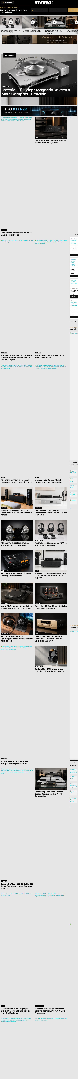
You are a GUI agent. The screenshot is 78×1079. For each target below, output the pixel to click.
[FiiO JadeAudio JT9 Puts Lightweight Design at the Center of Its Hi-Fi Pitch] (17, 624)
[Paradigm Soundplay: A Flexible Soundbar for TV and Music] (73, 494)
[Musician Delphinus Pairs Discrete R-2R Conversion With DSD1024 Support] (51, 561)
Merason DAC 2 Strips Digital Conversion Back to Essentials (48, 481)
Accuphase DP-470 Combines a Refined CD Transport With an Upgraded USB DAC (49, 638)
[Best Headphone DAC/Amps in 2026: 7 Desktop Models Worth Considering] (51, 779)
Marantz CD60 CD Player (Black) (74, 291)
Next (77, 24)
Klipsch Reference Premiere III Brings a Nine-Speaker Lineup (14, 762)
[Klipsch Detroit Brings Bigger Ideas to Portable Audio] (73, 487)
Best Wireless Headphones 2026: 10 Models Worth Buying (10, 31)
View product (74, 255)
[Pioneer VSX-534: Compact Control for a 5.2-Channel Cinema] (73, 480)
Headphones (5, 540)
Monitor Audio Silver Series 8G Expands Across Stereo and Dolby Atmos (16, 512)
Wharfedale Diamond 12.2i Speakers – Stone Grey (74, 250)
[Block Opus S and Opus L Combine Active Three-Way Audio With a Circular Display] (17, 296)
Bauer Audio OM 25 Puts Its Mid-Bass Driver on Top (49, 356)
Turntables (5, 86)
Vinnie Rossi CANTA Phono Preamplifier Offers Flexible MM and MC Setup (51, 512)
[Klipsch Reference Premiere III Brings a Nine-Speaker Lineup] (17, 702)
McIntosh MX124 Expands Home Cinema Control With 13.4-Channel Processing (51, 1010)
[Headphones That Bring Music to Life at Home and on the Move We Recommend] (73, 785)
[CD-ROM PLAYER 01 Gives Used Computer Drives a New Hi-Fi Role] (17, 421)
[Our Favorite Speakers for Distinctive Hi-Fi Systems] (73, 778)
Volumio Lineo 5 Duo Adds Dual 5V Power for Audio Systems (50, 141)
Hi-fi (37, 137)
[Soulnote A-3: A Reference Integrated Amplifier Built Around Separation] (73, 501)
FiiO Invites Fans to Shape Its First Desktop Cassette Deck (16, 574)
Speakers (4, 230)
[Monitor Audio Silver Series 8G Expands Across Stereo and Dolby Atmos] (17, 498)
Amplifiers (38, 508)
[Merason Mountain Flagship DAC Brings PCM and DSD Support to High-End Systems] (17, 950)
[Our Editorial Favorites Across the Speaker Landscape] (73, 800)
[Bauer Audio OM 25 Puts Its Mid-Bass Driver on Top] (51, 296)
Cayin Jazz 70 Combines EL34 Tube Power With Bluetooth (51, 607)
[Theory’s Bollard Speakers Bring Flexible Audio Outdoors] (73, 473)
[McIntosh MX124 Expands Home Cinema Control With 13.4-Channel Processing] (51, 950)
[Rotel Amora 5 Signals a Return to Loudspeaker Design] (17, 174)
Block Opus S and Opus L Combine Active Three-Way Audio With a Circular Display (16, 357)
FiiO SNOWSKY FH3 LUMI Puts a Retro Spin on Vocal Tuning (15, 544)
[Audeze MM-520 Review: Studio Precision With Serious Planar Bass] (51, 656)
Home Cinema (39, 1006)
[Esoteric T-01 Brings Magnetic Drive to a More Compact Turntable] (39, 75)
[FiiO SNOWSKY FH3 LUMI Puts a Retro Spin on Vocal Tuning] (17, 530)
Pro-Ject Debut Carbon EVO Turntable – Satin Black (74, 312)
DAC (37, 477)
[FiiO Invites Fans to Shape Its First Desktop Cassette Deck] (17, 561)
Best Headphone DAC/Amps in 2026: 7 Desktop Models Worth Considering (53, 32)
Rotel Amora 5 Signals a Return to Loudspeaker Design (16, 233)
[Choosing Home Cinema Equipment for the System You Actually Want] (73, 771)
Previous (1, 24)
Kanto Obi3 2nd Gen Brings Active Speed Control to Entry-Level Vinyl (16, 607)
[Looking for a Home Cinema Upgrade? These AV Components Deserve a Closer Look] (73, 792)
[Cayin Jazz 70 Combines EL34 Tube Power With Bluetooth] (51, 593)
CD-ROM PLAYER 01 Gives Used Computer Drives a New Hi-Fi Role (16, 481)
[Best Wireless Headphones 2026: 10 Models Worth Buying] (51, 530)
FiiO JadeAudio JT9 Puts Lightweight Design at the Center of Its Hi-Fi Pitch (17, 638)
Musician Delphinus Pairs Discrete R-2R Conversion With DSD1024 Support (50, 575)
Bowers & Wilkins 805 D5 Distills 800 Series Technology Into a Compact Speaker (17, 886)
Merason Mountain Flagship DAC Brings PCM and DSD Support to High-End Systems (16, 1010)
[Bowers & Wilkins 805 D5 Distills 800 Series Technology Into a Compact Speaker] (17, 825)
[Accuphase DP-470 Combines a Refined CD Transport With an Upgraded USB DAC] (51, 624)
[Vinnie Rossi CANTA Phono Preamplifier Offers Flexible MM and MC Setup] (51, 498)
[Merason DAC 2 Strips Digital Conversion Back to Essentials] (51, 421)
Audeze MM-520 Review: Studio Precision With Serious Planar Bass (32, 31)
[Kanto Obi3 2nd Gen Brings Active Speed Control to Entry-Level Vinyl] (17, 593)
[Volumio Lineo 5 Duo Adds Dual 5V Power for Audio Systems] (51, 128)
